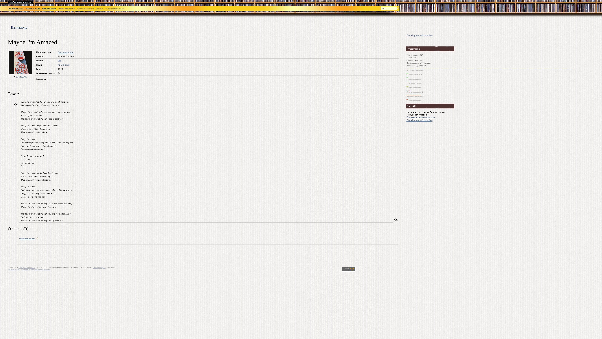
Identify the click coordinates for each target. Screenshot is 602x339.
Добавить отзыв (27, 238)
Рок (59, 60)
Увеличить (21, 77)
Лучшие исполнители (85, 8)
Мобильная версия (20, 2)
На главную (19, 27)
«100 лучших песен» (26, 268)
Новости (99, 8)
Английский (64, 65)
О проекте (25, 269)
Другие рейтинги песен (114, 8)
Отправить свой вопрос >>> (421, 117)
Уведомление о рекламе (40, 269)
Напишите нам (14, 269)
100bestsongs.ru (99, 268)
